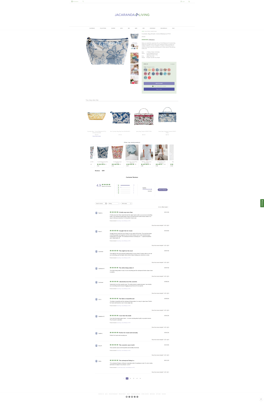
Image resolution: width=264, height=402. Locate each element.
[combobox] (114, 203)
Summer (113, 28)
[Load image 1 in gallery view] (134, 36)
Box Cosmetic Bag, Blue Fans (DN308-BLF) (120, 131)
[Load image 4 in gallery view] (134, 58)
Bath (121, 28)
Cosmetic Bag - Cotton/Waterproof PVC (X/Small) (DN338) (96, 132)
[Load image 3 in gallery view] (134, 46)
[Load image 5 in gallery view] (134, 69)
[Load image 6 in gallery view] (134, 81)
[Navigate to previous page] (123, 378)
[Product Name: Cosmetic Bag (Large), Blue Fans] (102, 156)
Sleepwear (92, 28)
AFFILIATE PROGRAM (113, 393)
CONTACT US (101, 393)
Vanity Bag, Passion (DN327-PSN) (144, 131)
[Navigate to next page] (140, 378)
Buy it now (159, 89)
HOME (143, 31)
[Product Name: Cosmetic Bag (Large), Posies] (117, 156)
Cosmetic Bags (154, 31)
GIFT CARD (158, 393)
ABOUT (128, 393)
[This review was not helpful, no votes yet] (167, 225)
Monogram (152, 28)
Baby (136, 28)
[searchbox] (100, 203)
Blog (106, 393)
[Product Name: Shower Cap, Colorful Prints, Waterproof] (132, 156)
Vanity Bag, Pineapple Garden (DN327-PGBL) (167, 132)
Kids (143, 28)
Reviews (164, 393)
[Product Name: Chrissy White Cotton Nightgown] (161, 156)
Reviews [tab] (97, 171)
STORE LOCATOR (145, 393)
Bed (129, 28)
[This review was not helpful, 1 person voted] (167, 372)
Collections (103, 28)
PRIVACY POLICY (122, 393)
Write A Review (162, 189)
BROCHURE (152, 393)
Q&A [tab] (103, 170)
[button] (83, 1)
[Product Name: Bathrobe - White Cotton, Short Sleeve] (146, 156)
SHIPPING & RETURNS (135, 393)
